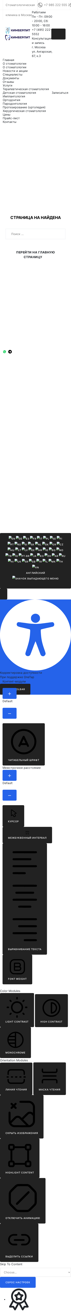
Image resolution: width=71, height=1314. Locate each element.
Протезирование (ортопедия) (24, 107)
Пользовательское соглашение (19, 373)
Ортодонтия (11, 100)
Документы (11, 78)
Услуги (7, 85)
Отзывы (8, 82)
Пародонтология (15, 103)
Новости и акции (15, 71)
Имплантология (14, 96)
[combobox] (35, 561)
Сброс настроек (17, 1282)
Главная (8, 60)
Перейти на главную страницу (35, 254)
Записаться (60, 92)
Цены (6, 114)
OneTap (29, 677)
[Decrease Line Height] (10, 795)
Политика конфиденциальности (19, 369)
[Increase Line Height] (10, 775)
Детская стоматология (19, 92)
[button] (24, 744)
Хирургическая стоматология (24, 111)
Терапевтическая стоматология (26, 89)
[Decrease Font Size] (10, 713)
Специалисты (12, 74)
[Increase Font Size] (10, 693)
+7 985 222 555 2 (57, 5)
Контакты (9, 122)
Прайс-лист (11, 118)
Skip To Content (11, 1264)
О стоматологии (14, 63)
